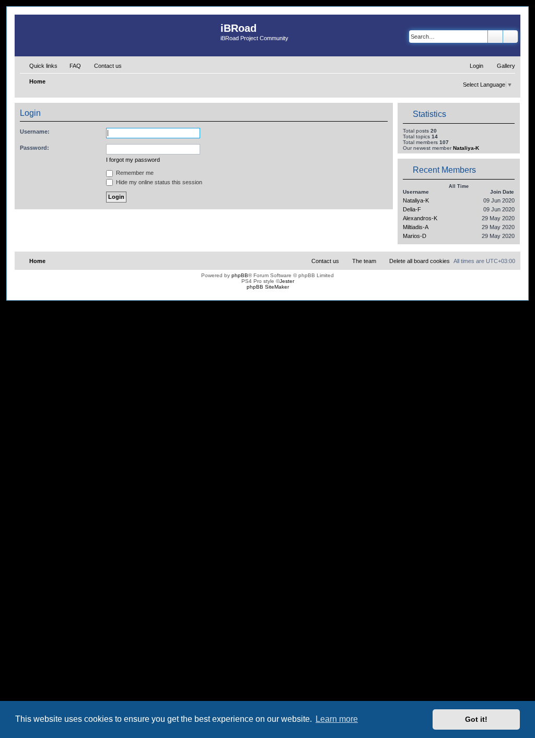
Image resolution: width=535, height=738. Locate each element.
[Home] (117, 35)
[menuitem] (70, 65)
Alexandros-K (420, 218)
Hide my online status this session (158, 182)
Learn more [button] (337, 719)
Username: (35, 131)
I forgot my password (133, 160)
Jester (287, 281)
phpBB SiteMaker (268, 287)
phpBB (239, 275)
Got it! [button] (476, 719)
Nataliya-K (466, 148)
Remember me (134, 173)
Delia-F (412, 209)
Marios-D (414, 236)
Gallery (506, 66)
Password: (34, 148)
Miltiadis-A (415, 227)
